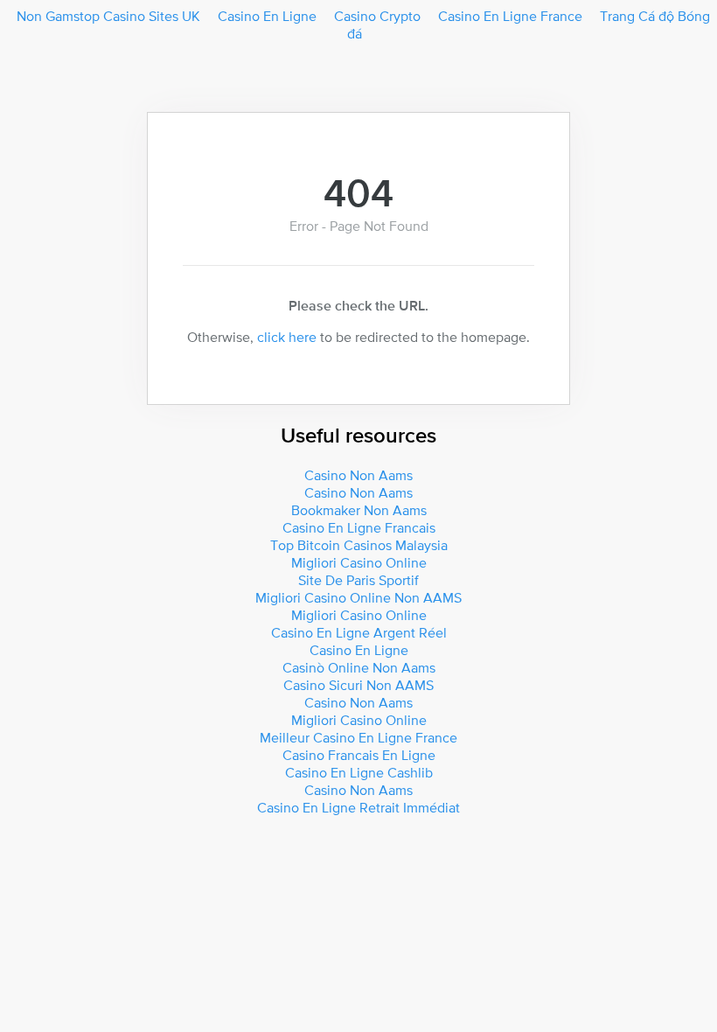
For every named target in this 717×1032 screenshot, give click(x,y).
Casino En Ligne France (510, 16)
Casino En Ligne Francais (358, 527)
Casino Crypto (377, 16)
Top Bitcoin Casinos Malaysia (359, 545)
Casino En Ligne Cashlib (359, 772)
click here (287, 337)
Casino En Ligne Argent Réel (359, 632)
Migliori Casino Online (359, 562)
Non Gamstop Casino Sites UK (108, 16)
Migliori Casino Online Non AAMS (358, 597)
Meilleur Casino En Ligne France (358, 737)
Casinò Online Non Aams (358, 667)
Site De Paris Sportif (358, 580)
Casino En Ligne (267, 16)
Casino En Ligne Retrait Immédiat (358, 807)
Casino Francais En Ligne (358, 755)
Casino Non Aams (358, 475)
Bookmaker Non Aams (359, 510)
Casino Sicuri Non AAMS (358, 685)
